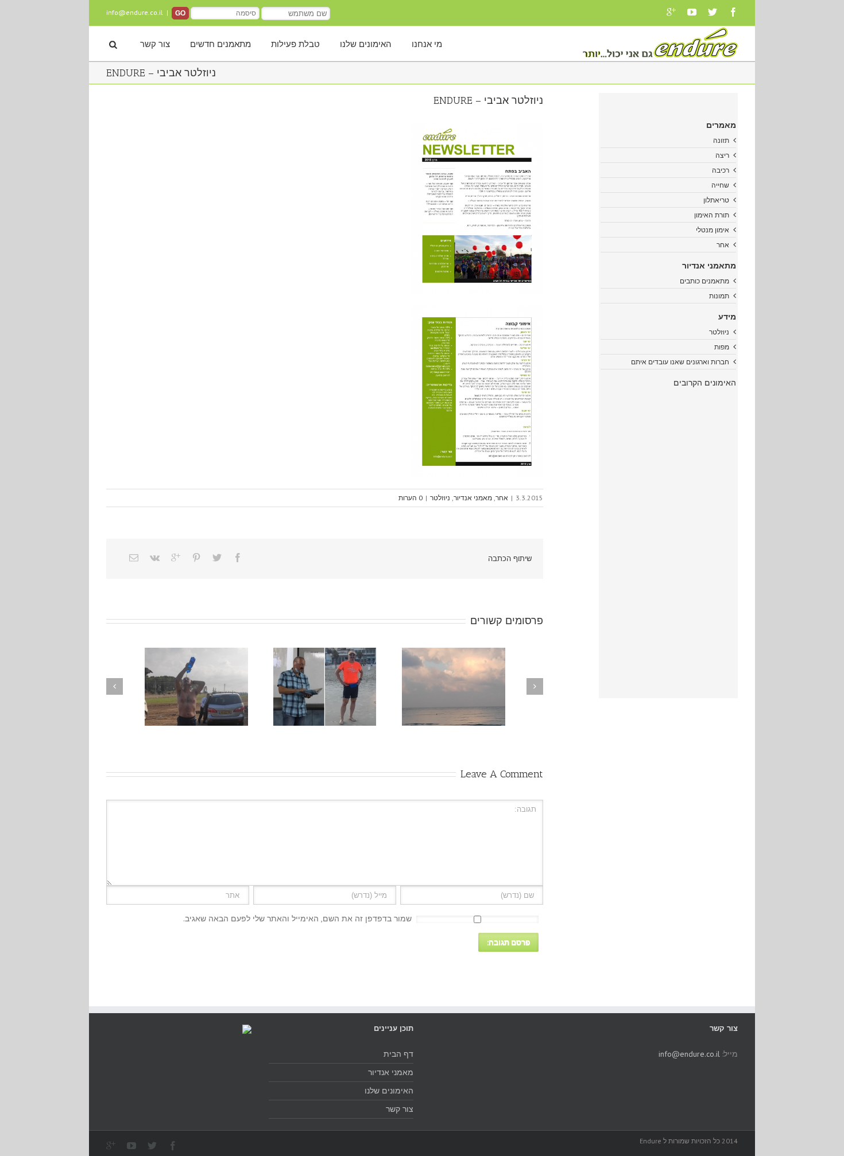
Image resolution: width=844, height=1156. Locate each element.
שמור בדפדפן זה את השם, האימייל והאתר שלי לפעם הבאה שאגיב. (297, 918)
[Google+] (671, 12)
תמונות (719, 295)
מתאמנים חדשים (220, 44)
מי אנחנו (427, 44)
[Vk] (155, 557)
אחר (501, 497)
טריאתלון (716, 200)
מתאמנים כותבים (704, 281)
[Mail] (133, 557)
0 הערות (410, 497)
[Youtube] (691, 12)
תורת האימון (711, 215)
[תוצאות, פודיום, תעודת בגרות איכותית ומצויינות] (325, 687)
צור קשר (155, 44)
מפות (721, 346)
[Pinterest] (196, 557)
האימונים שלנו (366, 44)
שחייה (720, 185)
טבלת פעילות (295, 44)
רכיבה (720, 170)
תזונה (721, 140)
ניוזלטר (440, 497)
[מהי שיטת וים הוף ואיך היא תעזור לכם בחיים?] (196, 687)
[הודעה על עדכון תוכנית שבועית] (453, 687)
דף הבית (398, 1054)
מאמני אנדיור (473, 497)
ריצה (722, 155)
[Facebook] (733, 12)
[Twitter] (712, 12)
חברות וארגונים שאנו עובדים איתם (680, 361)
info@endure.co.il (134, 12)
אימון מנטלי (712, 229)
